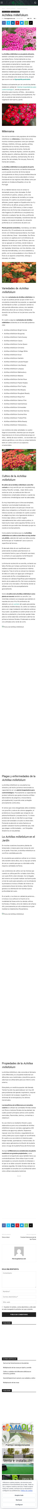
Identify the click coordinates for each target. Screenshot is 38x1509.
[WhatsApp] (26, 23)
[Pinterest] (17, 23)
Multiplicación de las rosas (11, 1382)
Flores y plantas (11, 8)
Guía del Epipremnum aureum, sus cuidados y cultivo (19, 1378)
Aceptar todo (19, 1495)
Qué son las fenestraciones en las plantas (16, 1363)
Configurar (19, 1504)
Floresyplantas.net (9, 18)
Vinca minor (6, 1237)
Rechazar (19, 1500)
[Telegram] (22, 23)
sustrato (16, 604)
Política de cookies (27, 1490)
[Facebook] (4, 23)
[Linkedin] (13, 23)
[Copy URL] (31, 23)
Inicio (3, 8)
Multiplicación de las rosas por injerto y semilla (17, 1367)
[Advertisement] (19, 1196)
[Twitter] (8, 23)
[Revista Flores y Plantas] (19, 2)
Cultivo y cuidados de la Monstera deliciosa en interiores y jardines (17, 1372)
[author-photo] (19, 1256)
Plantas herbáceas (22, 8)
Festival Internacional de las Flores (28, 1238)
